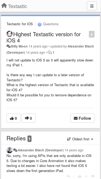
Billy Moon (19, 46)
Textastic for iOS (19, 23)
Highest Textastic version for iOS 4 (43, 37)
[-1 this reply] (93, 176)
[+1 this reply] (79, 176)
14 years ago (73, 150)
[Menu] (92, 5)
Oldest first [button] (80, 138)
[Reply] (68, 176)
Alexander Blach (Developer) (41, 150)
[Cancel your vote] (86, 176)
